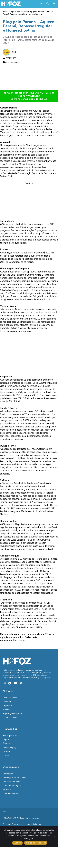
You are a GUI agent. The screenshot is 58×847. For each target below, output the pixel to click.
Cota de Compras (10, 793)
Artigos (12, 11)
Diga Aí (6, 739)
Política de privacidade (35, 843)
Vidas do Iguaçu (10, 747)
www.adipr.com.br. (14, 640)
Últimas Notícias (10, 697)
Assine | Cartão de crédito (14, 777)
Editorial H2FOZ (10, 717)
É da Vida (7, 743)
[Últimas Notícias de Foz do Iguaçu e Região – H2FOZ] (11, 4)
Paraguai (7, 701)
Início (5, 11)
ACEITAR (17, 843)
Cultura (6, 755)
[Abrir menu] (4, 812)
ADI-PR (16, 52)
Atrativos (7, 789)
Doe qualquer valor (11, 781)
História (6, 751)
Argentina (7, 705)
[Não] (54, 836)
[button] (47, 4)
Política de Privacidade (12, 824)
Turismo (6, 709)
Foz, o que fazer (10, 735)
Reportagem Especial (12, 713)
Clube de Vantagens (12, 785)
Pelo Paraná (22, 11)
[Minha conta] (40, 4)
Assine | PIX (8, 773)
